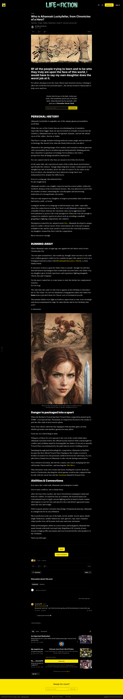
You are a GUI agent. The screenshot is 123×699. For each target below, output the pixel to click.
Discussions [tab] (44, 631)
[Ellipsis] (91, 603)
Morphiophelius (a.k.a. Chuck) (68, 261)
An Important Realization (40, 636)
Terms (18, 697)
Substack (106, 697)
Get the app (68, 697)
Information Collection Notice (61, 666)
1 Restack (43, 560)
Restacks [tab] (42, 584)
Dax (66, 223)
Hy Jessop (37, 604)
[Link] (28, 73)
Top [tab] (33, 631)
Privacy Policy (74, 666)
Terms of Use (69, 665)
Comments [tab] (35, 584)
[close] (77, 641)
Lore (32, 13)
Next (86, 572)
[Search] (98, 5)
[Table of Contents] (2, 349)
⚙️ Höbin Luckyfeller (40, 26)
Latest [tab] (37, 631)
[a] (85, 639)
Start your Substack (58, 697)
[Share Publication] (102, 5)
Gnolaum (62, 475)
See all (34, 674)
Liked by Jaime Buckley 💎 (42, 605)
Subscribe (109, 5)
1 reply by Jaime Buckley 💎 (44, 615)
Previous (37, 572)
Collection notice (25, 697)
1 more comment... (36, 623)
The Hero (71, 465)
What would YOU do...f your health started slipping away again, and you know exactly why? (53, 639)
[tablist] (38, 584)
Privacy (15, 697)
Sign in (118, 5)
